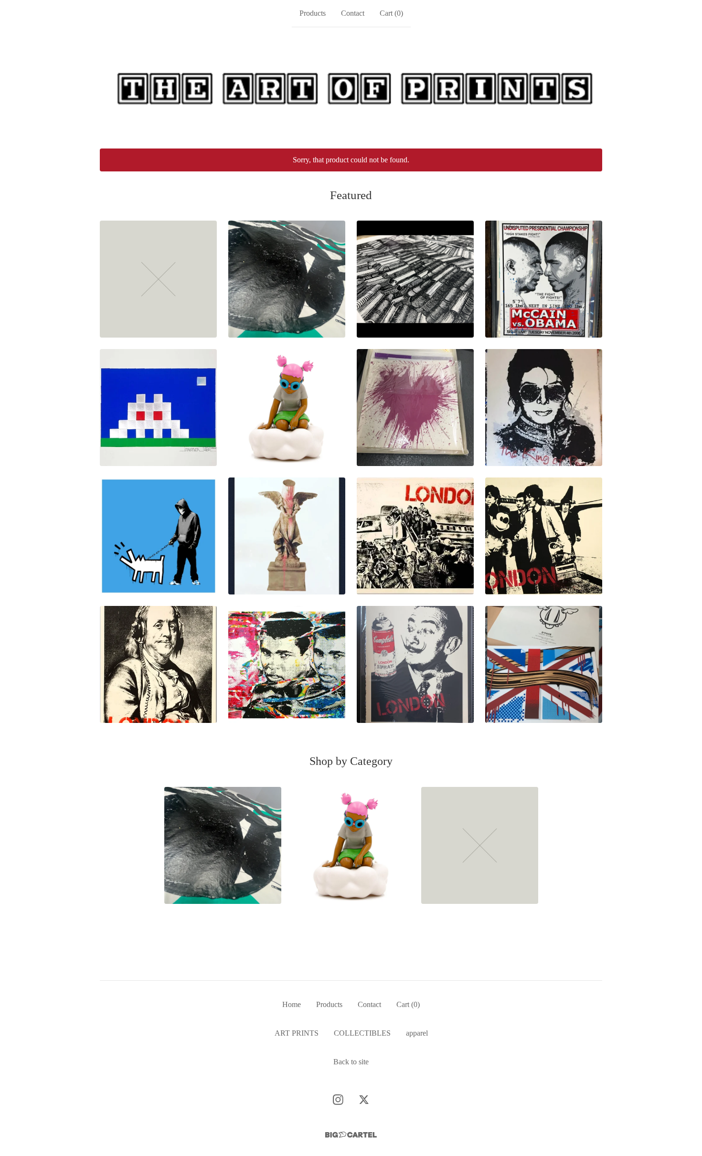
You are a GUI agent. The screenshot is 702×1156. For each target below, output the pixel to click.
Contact (352, 13)
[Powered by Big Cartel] (351, 1135)
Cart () (391, 13)
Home (291, 1004)
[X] (364, 1100)
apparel (417, 1033)
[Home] (351, 88)
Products (312, 13)
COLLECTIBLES (362, 1033)
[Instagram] (338, 1100)
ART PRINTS (297, 1033)
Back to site (351, 1062)
